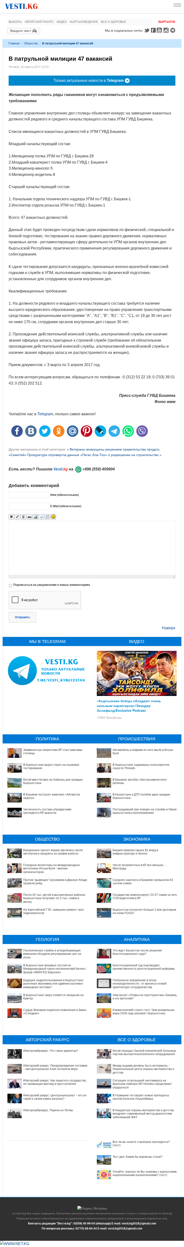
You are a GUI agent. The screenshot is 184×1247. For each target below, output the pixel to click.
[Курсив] (17, 517)
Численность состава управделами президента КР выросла (47, 811)
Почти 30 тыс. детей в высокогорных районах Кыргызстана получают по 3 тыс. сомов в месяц (54, 898)
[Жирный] (11, 517)
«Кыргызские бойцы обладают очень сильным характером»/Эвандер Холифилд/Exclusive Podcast (129, 705)
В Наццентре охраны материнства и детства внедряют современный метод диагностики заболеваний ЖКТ (143, 1114)
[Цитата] (41, 517)
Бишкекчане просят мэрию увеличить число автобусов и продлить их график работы (53, 852)
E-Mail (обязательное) (65, 506)
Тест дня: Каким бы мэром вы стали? (137, 1156)
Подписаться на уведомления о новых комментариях (51, 585)
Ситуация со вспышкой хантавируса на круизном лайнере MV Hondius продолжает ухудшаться (142, 1084)
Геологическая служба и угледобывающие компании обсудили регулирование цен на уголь (52, 954)
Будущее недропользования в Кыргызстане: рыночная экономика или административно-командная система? (53, 984)
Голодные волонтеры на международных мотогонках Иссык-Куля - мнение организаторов (51, 868)
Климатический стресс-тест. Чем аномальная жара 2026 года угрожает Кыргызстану (143, 1011)
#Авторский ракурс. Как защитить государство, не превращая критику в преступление (55, 1082)
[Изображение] (35, 517)
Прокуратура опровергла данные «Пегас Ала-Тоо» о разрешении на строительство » (94, 455)
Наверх (168, 628)
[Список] (47, 517)
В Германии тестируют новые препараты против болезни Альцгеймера (141, 1097)
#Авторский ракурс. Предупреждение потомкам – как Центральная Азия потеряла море (55, 1067)
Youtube (160, 30)
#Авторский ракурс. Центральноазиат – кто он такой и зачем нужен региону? (54, 1097)
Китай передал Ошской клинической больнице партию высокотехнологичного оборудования (144, 1052)
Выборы (15, 22)
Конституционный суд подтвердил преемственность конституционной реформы (144, 967)
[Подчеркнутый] (23, 517)
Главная (14, 43)
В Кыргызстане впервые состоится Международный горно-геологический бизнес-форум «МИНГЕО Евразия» (54, 969)
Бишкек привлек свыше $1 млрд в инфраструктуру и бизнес (135, 852)
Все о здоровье (113, 22)
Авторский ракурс (39, 22)
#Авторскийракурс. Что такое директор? (50, 1050)
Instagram (166, 30)
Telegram (173, 30)
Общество (31, 43)
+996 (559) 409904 (98, 469)
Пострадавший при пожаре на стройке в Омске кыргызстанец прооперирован (145, 811)
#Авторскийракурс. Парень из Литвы (48, 1110)
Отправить (22, 617)
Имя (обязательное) (64, 495)
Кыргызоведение (84, 22)
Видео (62, 22)
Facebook (153, 30)
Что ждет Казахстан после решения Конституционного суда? (137, 952)
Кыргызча (166, 22)
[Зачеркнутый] (29, 517)
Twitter (146, 30)
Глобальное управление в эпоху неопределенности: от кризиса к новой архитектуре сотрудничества (140, 984)
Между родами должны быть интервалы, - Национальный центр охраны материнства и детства (143, 1069)
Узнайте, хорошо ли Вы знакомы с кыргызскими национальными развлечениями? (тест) (145, 1173)
